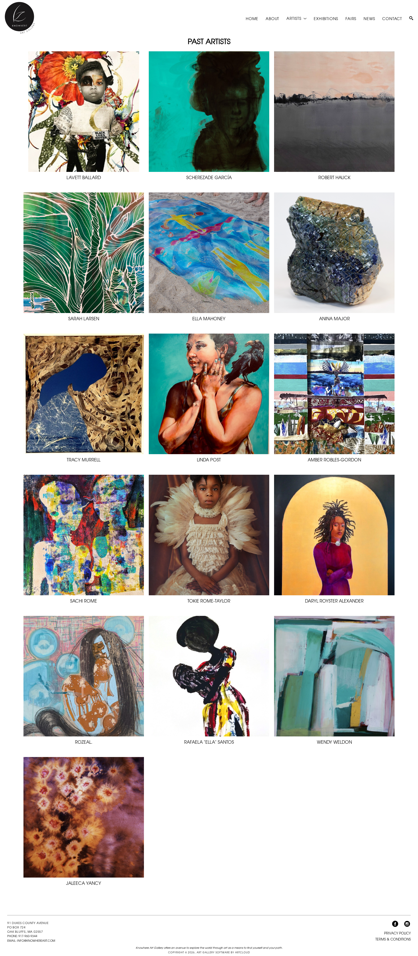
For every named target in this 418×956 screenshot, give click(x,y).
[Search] (411, 18)
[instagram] (407, 924)
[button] (296, 18)
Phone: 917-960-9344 (22, 936)
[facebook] (395, 924)
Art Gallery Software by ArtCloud (223, 952)
